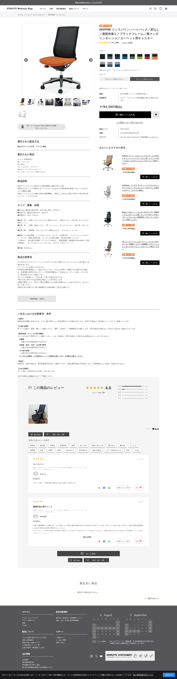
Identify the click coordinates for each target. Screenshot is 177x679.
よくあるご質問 (61, 640)
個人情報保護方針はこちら (143, 675)
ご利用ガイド (33, 376)
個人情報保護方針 (28, 662)
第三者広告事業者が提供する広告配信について (37, 667)
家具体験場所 (61, 9)
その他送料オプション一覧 (31, 645)
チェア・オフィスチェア (129, 137)
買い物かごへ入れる (125, 114)
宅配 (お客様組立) (28, 640)
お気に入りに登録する (156, 114)
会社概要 (25, 660)
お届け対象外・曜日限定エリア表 (33, 647)
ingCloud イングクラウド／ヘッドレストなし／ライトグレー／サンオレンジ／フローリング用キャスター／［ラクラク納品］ (140, 187)
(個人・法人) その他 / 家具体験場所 (67, 620)
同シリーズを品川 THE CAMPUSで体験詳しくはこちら (41, 127)
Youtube (101, 656)
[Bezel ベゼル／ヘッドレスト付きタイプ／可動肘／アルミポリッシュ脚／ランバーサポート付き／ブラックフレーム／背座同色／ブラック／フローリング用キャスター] (109, 219)
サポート (85, 9)
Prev (26, 60)
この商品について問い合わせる (129, 122)
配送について (74, 9)
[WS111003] (22, 102)
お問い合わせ (60, 642)
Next (91, 60)
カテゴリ (43, 9)
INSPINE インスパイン (149, 137)
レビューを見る (127, 43)
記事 (51, 9)
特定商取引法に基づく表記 (31, 665)
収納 (23, 623)
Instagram (91, 656)
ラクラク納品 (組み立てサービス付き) (34, 637)
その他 (24, 625)
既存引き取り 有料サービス (31, 642)
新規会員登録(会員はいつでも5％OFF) (88, 2)
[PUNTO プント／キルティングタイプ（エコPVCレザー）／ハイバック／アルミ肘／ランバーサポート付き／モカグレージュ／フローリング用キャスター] (109, 163)
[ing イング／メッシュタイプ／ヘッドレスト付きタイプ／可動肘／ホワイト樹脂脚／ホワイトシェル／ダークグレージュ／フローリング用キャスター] (109, 248)
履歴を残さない (154, 598)
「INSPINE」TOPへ (36, 299)
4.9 (108, 388)
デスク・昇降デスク (28, 620)
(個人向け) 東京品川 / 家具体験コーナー (69, 618)
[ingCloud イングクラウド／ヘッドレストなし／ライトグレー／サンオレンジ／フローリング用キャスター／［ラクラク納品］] (109, 192)
